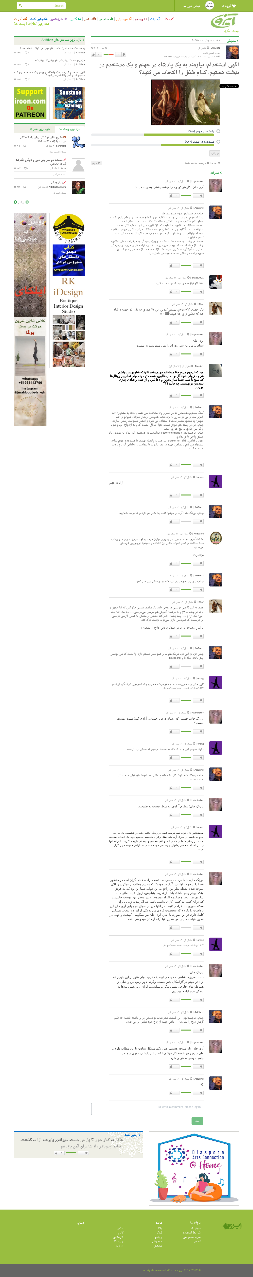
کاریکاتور (57, 19)
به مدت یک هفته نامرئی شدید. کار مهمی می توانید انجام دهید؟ (52, 48)
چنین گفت (37, 19)
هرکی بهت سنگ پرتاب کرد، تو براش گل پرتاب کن (60, 61)
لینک (153, 19)
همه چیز (43, 24)
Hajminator (198, 182)
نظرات (32, 24)
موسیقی (122, 19)
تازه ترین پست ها (69, 129)
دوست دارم (93, 54)
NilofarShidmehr (57, 187)
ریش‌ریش (57, 182)
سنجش (104, 19)
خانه (218, 40)
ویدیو (139, 19)
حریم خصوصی (192, 1237)
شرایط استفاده (192, 1232)
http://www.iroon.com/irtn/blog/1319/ (183, 688)
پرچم (95, 163)
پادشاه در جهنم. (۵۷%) (201, 131)
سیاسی (56, 174)
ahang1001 (198, 278)
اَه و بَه (18, 19)
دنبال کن (202, 48)
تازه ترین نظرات (40, 129)
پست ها (20, 24)
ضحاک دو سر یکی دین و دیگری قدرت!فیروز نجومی (41, 162)
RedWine (199, 534)
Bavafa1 (199, 367)
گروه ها (226, 6)
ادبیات (56, 193)
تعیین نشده (208, 53)
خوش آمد (195, 1228)
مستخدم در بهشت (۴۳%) (199, 142)
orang (200, 477)
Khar (201, 304)
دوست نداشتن (123, 54)
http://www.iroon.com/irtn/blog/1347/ (183, 946)
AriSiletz (215, 48)
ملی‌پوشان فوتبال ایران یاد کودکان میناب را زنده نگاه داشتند (43, 139)
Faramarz (61, 146)
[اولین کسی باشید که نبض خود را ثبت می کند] (209, 5)
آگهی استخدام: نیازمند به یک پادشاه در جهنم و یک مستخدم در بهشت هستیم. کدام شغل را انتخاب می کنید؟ (49, 74)
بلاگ (166, 19)
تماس (197, 1241)
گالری (74, 19)
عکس (88, 19)
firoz (63, 169)
